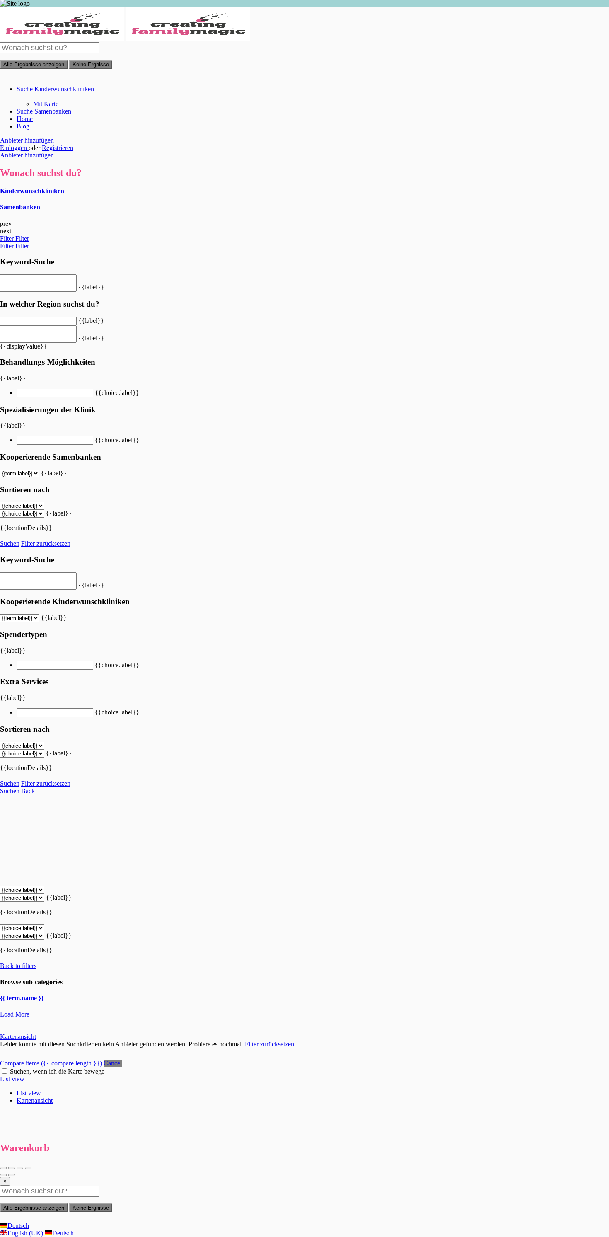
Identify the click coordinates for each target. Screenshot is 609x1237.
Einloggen (14, 147)
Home (25, 118)
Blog (23, 126)
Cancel (113, 1063)
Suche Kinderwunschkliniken (55, 88)
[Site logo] (63, 38)
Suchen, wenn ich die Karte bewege (57, 1071)
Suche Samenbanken (44, 111)
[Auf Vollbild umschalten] (20, 1168)
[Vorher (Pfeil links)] (3, 1175)
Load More (14, 1014)
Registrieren (57, 147)
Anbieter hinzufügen (27, 140)
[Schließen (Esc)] (3, 1168)
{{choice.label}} (117, 392)
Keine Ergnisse (90, 64)
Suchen (9, 543)
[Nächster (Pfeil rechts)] (11, 1175)
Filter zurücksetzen (45, 543)
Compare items (51, 1063)
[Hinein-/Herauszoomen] (28, 1168)
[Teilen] (11, 1168)
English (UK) (26, 1233)
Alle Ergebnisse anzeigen (33, 64)
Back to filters (18, 965)
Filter (7, 238)
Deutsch (18, 1225)
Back (28, 790)
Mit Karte (45, 103)
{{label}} (91, 286)
